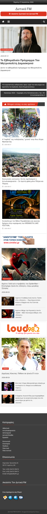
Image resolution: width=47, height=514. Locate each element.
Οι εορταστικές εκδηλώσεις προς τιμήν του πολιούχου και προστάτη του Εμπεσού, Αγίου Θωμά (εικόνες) (23, 86)
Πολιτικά (6, 448)
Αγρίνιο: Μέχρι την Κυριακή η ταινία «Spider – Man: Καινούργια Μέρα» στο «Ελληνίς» (28, 313)
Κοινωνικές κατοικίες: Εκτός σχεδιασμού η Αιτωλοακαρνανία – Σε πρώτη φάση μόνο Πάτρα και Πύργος (22, 181)
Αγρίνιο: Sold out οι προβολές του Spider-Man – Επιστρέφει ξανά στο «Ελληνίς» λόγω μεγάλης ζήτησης (20, 286)
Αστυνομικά (7, 433)
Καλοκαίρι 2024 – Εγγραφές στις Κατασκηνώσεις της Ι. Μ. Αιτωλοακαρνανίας (24, 94)
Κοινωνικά (6, 441)
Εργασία (5, 437)
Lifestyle (5, 368)
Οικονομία (6, 444)
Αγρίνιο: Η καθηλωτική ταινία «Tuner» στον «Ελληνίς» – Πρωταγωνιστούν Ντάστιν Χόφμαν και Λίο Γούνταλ (28, 300)
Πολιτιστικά (6, 279)
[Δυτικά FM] (3, 21)
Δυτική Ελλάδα (8, 435)
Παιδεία (5, 446)
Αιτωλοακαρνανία (6, 49)
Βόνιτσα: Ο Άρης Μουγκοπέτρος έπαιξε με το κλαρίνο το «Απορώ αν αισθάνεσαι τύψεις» (30, 385)
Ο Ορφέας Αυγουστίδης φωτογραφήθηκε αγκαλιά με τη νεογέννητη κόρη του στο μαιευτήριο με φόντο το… (29, 398)
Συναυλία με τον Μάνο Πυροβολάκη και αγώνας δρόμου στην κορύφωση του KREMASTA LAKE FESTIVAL (21, 223)
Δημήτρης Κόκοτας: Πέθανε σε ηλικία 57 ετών (20, 373)
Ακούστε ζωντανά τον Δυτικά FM (24, 14)
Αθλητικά (6, 428)
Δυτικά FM (23, 9)
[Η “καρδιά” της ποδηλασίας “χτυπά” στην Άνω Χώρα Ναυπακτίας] (21, 122)
